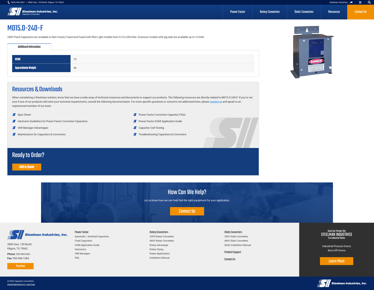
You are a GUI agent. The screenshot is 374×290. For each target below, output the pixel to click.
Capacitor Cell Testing (151, 127)
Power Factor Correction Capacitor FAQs (162, 114)
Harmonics (80, 249)
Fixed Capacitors (83, 240)
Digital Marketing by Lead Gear (21, 284)
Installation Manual (160, 257)
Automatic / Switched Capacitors (92, 236)
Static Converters (233, 232)
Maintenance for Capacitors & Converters (42, 134)
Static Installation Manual (237, 245)
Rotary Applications (160, 253)
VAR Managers (82, 253)
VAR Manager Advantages (33, 127)
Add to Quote (26, 167)
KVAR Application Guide (87, 245)
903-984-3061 (23, 254)
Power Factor (82, 232)
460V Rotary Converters (162, 240)
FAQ (77, 257)
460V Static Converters (236, 240)
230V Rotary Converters (162, 236)
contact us (216, 101)
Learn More (336, 261)
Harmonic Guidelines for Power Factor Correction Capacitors (53, 121)
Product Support (232, 252)
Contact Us (187, 211)
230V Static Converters (236, 236)
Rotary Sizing (156, 249)
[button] (369, 2)
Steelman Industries (339, 2)
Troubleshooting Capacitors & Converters (162, 134)
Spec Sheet (24, 114)
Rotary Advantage (159, 245)
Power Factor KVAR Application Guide (160, 121)
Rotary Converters (159, 232)
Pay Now (20, 266)
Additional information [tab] (29, 46)
